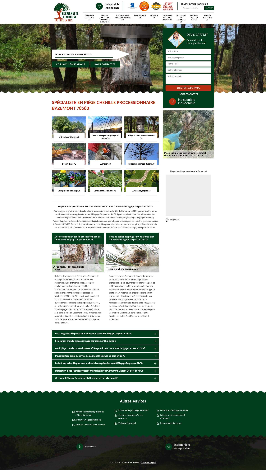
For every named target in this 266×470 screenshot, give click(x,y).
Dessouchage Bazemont (170, 423)
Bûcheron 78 (154, 17)
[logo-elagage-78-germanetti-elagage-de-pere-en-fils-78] (64, 12)
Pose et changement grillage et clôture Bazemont (90, 413)
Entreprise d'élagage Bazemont (174, 410)
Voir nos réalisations (70, 64)
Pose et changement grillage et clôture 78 (104, 18)
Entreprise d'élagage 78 (89, 18)
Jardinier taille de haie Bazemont (90, 425)
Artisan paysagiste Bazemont (88, 420)
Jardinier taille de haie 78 (194, 18)
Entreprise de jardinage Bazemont (133, 410)
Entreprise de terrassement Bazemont (172, 417)
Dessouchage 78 (140, 17)
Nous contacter (105, 64)
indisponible (112, 4)
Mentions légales (148, 463)
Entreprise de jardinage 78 (181, 18)
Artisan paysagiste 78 (207, 18)
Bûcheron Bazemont (127, 423)
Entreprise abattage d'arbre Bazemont (130, 417)
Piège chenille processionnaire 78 (122, 18)
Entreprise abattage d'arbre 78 (167, 18)
